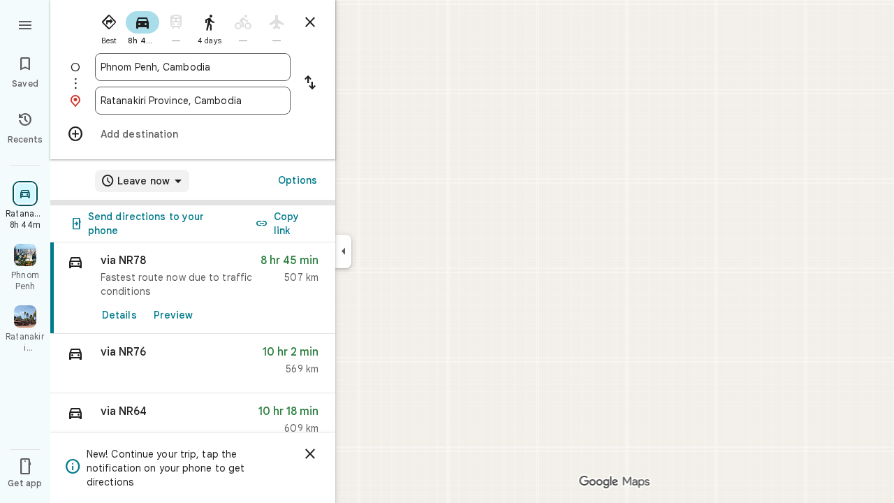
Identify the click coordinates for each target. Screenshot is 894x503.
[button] (192, 363)
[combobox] (193, 67)
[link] (192, 288)
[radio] (109, 26)
